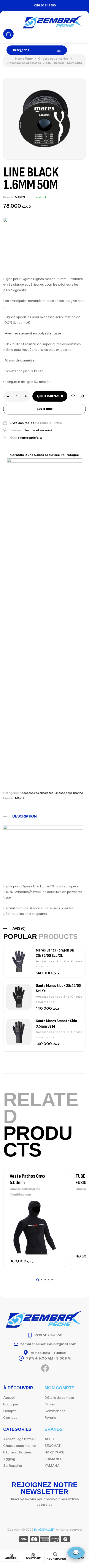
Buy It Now (44, 409)
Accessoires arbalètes (24, 63)
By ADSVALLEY (44, 1529)
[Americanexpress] (44, 1540)
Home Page (24, 58)
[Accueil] (11, 1555)
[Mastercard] (34, 1540)
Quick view (55, 1222)
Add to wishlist (73, 396)
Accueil (11, 1558)
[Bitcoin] (65, 1540)
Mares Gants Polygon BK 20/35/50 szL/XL (55, 953)
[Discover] (55, 1540)
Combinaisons (21, 1194)
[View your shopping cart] (8, 34)
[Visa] (23, 1540)
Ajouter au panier (50, 396)
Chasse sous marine (53, 58)
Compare (82, 396)
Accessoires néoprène (53, 961)
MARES (20, 197)
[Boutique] (33, 1555)
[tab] (44, 816)
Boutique (33, 1558)
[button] (37, 1279)
